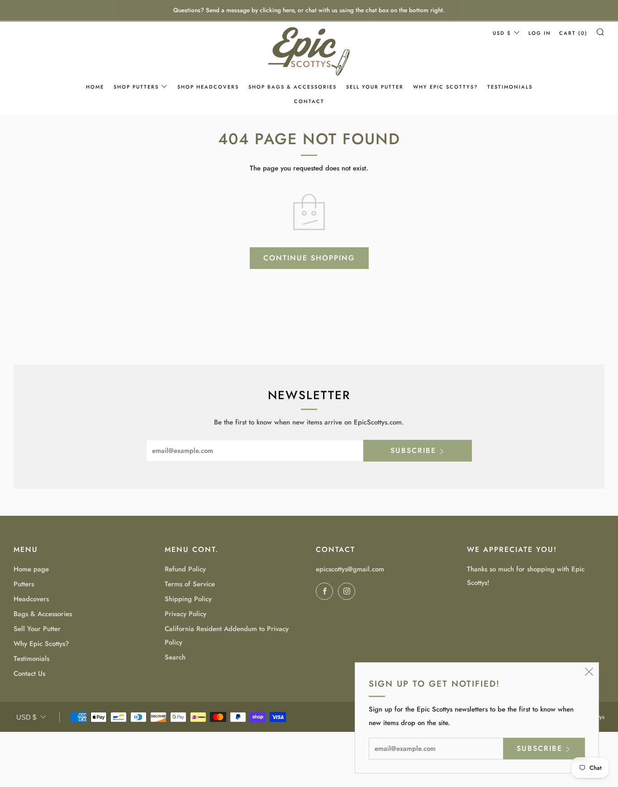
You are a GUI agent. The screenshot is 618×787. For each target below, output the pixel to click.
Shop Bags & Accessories (292, 86)
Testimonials (509, 86)
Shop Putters (136, 86)
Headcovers (31, 599)
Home (95, 86)
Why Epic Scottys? (445, 86)
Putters (24, 584)
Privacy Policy (185, 614)
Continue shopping (309, 258)
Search (175, 657)
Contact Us (29, 674)
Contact (309, 101)
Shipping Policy (188, 599)
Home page (31, 569)
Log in (539, 33)
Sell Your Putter (375, 86)
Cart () (573, 33)
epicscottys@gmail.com (350, 569)
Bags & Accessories (43, 614)
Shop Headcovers (208, 86)
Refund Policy (185, 569)
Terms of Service (190, 584)
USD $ (502, 33)
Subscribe (413, 450)
